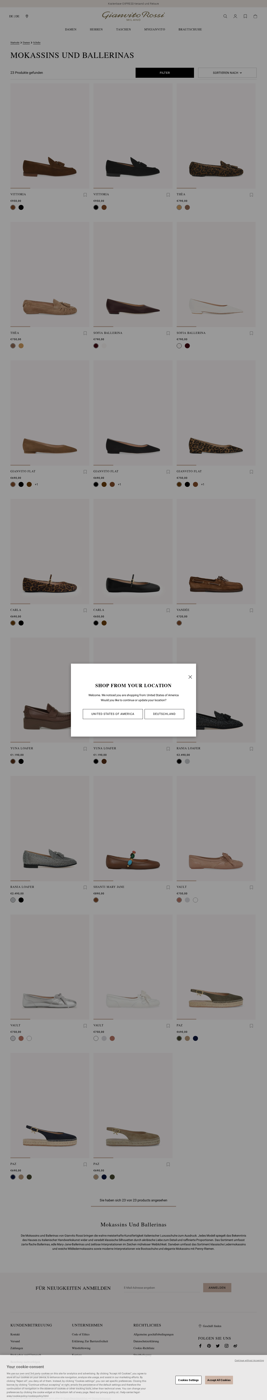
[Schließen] (190, 677)
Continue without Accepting (249, 1360)
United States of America (112, 714)
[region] (133, 1377)
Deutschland (164, 714)
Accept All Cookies (218, 1379)
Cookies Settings (188, 1379)
